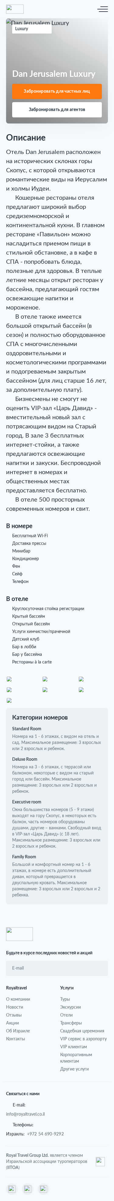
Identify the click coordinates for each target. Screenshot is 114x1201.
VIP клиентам (73, 1046)
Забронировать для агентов (57, 110)
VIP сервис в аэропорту (83, 1038)
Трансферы (71, 1022)
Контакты (15, 1038)
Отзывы (14, 1014)
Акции (12, 1022)
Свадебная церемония (82, 1030)
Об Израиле (18, 1030)
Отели (66, 1014)
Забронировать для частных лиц (57, 91)
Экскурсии (70, 1007)
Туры (65, 999)
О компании (18, 999)
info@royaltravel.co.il (25, 1114)
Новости (14, 1007)
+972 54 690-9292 (45, 1133)
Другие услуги (74, 1068)
